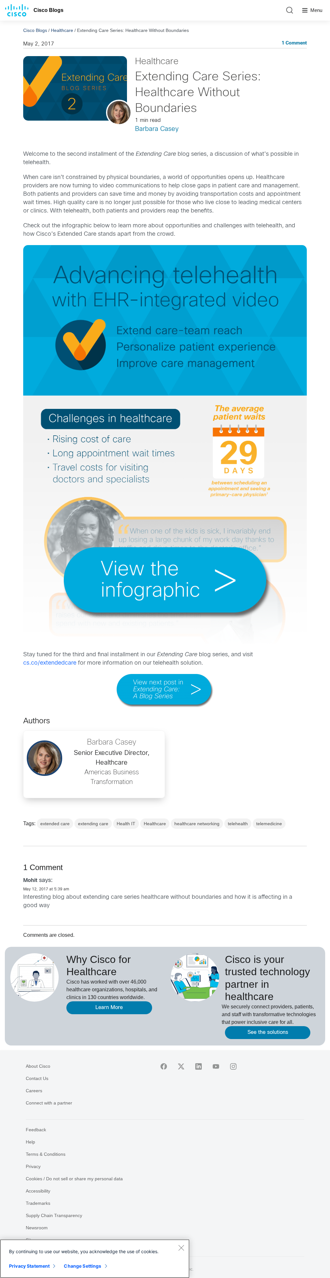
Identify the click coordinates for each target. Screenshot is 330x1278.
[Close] (181, 1247)
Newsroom (37, 1227)
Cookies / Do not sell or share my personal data (74, 1178)
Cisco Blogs (48, 10)
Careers (34, 1090)
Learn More (109, 1007)
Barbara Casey (157, 129)
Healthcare (62, 30)
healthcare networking (196, 823)
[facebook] (163, 1066)
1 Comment (294, 43)
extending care (93, 823)
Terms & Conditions (45, 1154)
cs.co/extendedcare (49, 663)
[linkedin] (198, 1066)
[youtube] (216, 1066)
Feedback (36, 1129)
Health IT (126, 823)
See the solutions (268, 1032)
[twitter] (181, 1066)
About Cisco (38, 1066)
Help (30, 1141)
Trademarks (38, 1203)
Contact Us (37, 1078)
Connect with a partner (49, 1102)
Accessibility (38, 1191)
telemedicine (269, 823)
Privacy (33, 1166)
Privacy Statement (29, 1266)
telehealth (238, 823)
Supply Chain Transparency (54, 1215)
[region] (94, 1258)
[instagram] (233, 1066)
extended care (55, 823)
